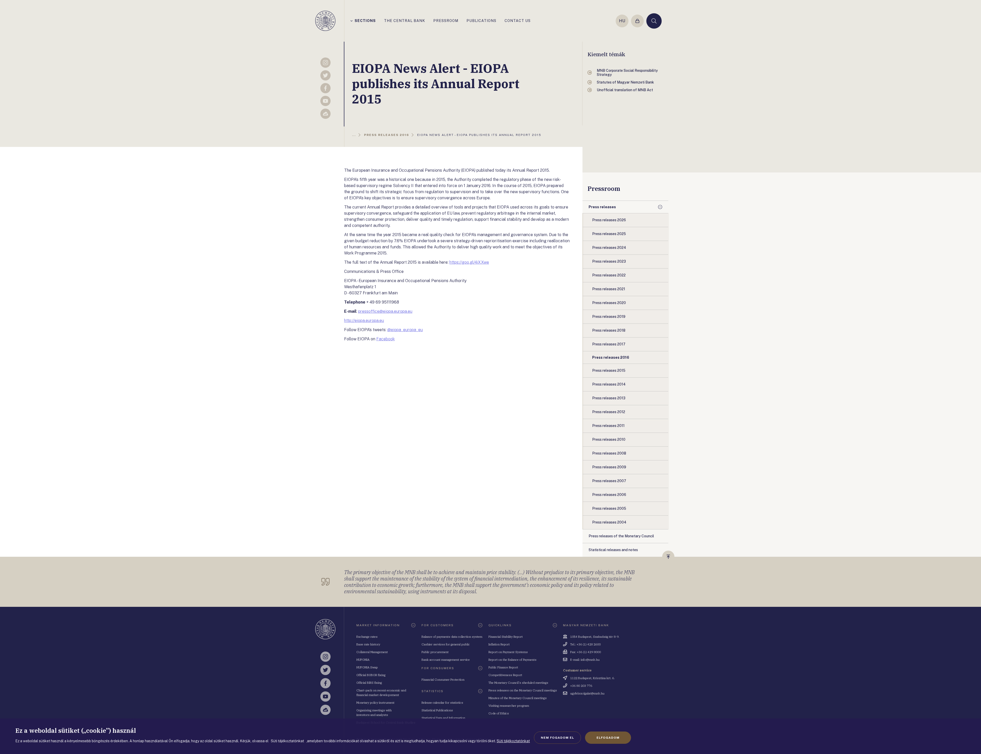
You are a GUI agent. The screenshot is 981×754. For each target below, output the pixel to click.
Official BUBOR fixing (371, 675)
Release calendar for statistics (442, 702)
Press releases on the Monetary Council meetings (522, 690)
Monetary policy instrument (375, 702)
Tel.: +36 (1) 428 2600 (585, 644)
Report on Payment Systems (508, 652)
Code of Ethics (498, 713)
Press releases (602, 207)
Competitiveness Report (505, 675)
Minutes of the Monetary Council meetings (517, 698)
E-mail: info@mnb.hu (585, 660)
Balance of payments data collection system (452, 637)
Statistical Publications (437, 710)
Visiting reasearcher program (508, 705)
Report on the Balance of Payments (512, 660)
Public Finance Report (503, 667)
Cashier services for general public (446, 644)
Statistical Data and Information (443, 718)
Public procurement (435, 652)
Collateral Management (372, 652)
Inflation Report (499, 644)
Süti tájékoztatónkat (513, 741)
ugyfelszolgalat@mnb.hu (587, 693)
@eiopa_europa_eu (405, 329)
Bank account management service (446, 660)
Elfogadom (608, 737)
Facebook (385, 339)
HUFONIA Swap (367, 667)
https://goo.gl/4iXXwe (469, 262)
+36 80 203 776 (581, 686)
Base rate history (368, 644)
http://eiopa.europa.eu (364, 320)
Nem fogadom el (557, 737)
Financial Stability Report (505, 637)
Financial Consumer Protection (443, 679)
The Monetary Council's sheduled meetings (518, 683)
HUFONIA (362, 660)
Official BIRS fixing (369, 683)
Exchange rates (367, 637)
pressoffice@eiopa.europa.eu (385, 311)
